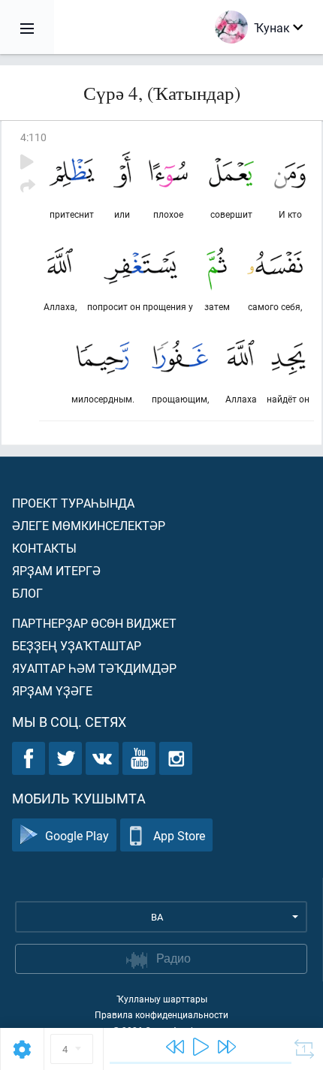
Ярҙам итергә (56, 570)
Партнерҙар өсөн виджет (94, 623)
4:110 (33, 137)
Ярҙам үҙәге (52, 690)
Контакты (44, 548)
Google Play (77, 835)
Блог (27, 593)
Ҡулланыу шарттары (161, 999)
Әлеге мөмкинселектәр (88, 525)
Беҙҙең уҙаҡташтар (76, 645)
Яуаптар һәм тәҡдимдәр (94, 668)
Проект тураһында (73, 503)
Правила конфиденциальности (161, 1014)
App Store (179, 835)
